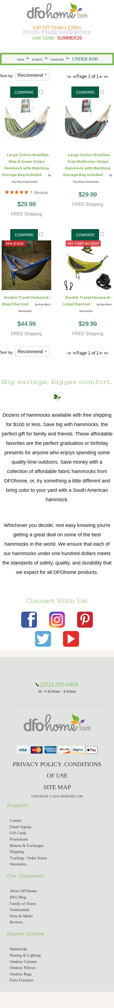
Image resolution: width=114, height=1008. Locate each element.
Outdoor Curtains (23, 962)
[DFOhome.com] (57, 10)
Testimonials (19, 910)
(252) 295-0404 (59, 684)
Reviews (16, 922)
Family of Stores (23, 904)
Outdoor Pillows (22, 968)
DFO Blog (18, 897)
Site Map (57, 787)
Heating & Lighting (25, 955)
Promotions (19, 839)
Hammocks (18, 949)
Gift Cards (18, 833)
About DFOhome (23, 891)
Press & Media (21, 916)
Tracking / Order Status (28, 858)
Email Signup (20, 827)
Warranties (18, 864)
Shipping (17, 852)
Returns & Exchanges (26, 846)
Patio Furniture (21, 980)
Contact (16, 820)
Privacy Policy (37, 764)
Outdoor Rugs (21, 974)
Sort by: (7, 76)
